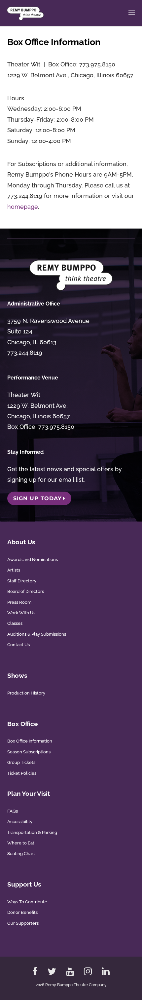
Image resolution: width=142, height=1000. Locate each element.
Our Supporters (23, 923)
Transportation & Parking (32, 832)
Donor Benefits (22, 912)
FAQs (12, 811)
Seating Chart (21, 853)
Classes (14, 623)
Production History (26, 693)
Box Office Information (29, 741)
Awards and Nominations (32, 559)
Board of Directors (25, 591)
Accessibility (19, 821)
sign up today (37, 498)
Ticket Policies (21, 773)
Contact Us (18, 644)
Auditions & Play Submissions (36, 634)
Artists (13, 570)
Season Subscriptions (29, 751)
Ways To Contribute (27, 901)
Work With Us (21, 612)
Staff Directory (21, 580)
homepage (22, 206)
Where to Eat (20, 843)
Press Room (19, 602)
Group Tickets (21, 762)
